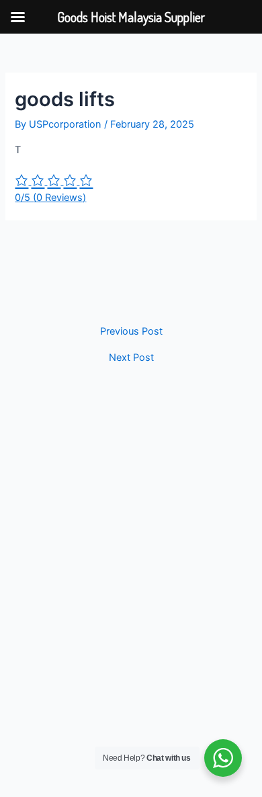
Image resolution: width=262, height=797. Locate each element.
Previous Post (131, 332)
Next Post (131, 358)
